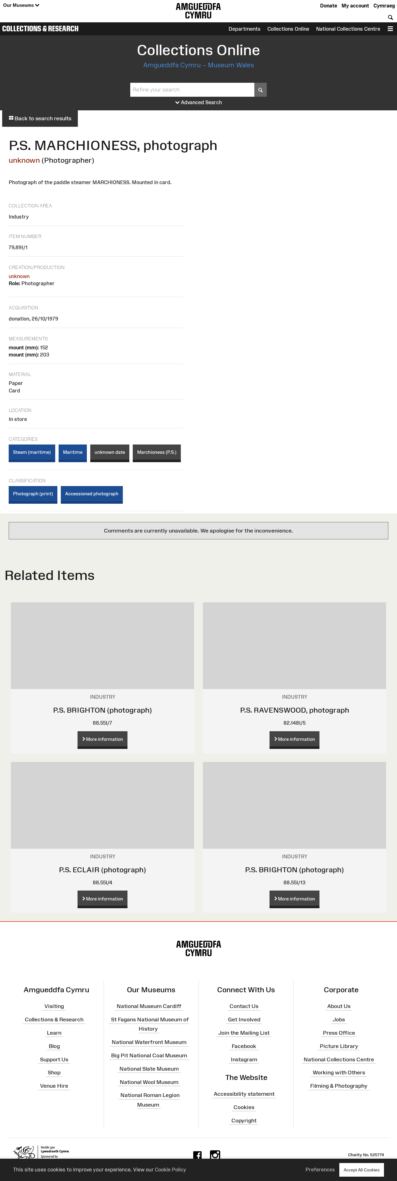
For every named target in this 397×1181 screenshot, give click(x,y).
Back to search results (42, 118)
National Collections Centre (348, 29)
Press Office (339, 1033)
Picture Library (339, 1046)
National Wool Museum (149, 1082)
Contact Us (244, 1006)
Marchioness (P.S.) (156, 452)
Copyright (243, 1120)
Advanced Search (201, 102)
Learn (54, 1033)
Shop (54, 1072)
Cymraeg (384, 5)
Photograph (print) (33, 493)
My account (355, 5)
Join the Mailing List (244, 1033)
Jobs (339, 1019)
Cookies (244, 1107)
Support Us (54, 1059)
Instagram (244, 1059)
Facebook (244, 1046)
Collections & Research (40, 28)
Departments (245, 29)
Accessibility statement (244, 1094)
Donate (328, 5)
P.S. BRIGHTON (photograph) (102, 710)
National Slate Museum (149, 1069)
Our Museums (19, 5)
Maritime (73, 452)
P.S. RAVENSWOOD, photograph (294, 710)
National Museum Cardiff (149, 1006)
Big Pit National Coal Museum (149, 1055)
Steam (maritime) (32, 452)
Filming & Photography (339, 1086)
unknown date (110, 452)
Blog (54, 1046)
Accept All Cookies (362, 1169)
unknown (24, 160)
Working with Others (339, 1072)
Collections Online (288, 29)
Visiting (54, 1006)
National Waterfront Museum (149, 1042)
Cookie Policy (170, 1169)
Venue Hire (54, 1086)
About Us (338, 1006)
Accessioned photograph (91, 493)
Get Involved (244, 1019)
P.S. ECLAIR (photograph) (102, 869)
